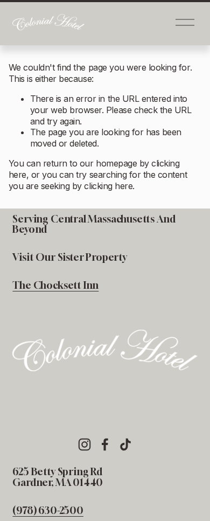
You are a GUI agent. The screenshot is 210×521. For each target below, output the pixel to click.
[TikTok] (125, 444)
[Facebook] (105, 444)
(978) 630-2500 (47, 510)
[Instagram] (84, 444)
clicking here (108, 185)
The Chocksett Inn (55, 285)
